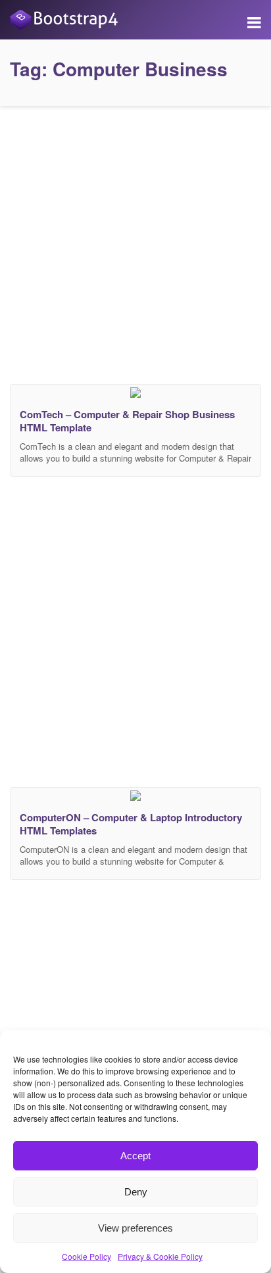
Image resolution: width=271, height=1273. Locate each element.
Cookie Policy (86, 1256)
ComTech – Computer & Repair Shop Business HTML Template (127, 421)
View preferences (135, 1228)
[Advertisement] (135, 241)
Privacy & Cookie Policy (160, 1256)
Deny (135, 1191)
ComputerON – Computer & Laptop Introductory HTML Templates (131, 824)
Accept (135, 1155)
